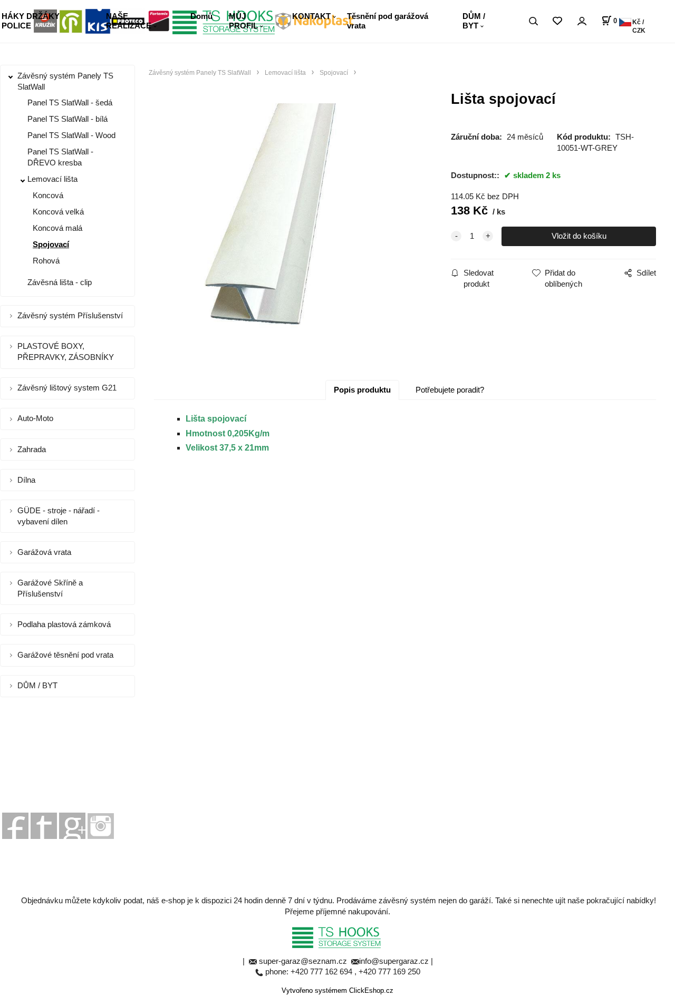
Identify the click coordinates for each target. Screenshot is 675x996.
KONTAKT (311, 16)
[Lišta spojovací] (289, 230)
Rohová (46, 260)
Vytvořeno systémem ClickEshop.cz (337, 990)
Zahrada (31, 449)
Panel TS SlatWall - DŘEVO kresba (60, 157)
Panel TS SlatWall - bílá (67, 118)
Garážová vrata (44, 552)
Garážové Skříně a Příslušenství (50, 588)
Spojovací (51, 244)
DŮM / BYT (473, 21)
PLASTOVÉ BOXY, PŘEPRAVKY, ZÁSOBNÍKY (65, 351)
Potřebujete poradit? (450, 389)
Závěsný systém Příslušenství (70, 315)
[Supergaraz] (15, 825)
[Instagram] (101, 825)
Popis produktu (362, 389)
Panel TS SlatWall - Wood (71, 135)
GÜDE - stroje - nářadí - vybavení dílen (58, 516)
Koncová (48, 195)
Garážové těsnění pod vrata (65, 654)
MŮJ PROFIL (243, 21)
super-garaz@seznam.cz (304, 960)
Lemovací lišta (52, 178)
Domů (201, 16)
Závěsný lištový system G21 (67, 387)
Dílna (26, 479)
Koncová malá (57, 227)
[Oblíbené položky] (557, 21)
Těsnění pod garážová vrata (387, 21)
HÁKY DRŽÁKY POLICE (31, 21)
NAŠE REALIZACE (128, 21)
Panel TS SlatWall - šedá (69, 102)
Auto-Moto (35, 418)
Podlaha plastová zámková (64, 624)
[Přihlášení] (581, 21)
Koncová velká (58, 211)
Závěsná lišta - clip (59, 282)
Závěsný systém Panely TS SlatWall (65, 81)
